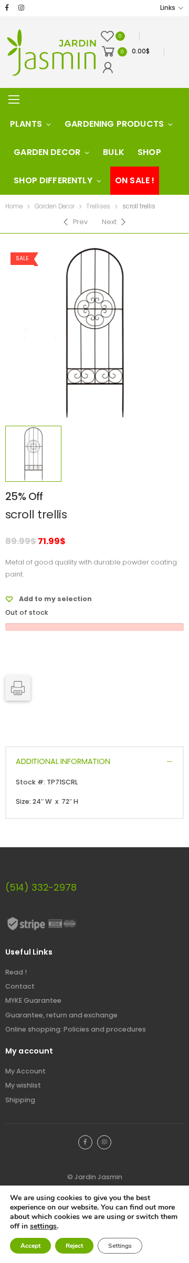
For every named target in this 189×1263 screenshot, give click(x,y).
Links (167, 8)
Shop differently (53, 180)
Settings (120, 1246)
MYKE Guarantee (33, 1000)
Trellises (98, 206)
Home (14, 206)
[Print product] (17, 688)
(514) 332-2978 (40, 887)
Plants (26, 124)
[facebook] (7, 8)
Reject (74, 1246)
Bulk (113, 152)
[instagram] (21, 8)
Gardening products (114, 124)
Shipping (20, 1099)
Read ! (16, 972)
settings (43, 1226)
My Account (25, 1071)
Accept (30, 1246)
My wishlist (23, 1085)
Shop (149, 152)
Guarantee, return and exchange (61, 1015)
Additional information (63, 761)
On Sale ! (134, 180)
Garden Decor (55, 206)
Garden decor (47, 152)
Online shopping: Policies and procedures (75, 1029)
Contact (20, 986)
